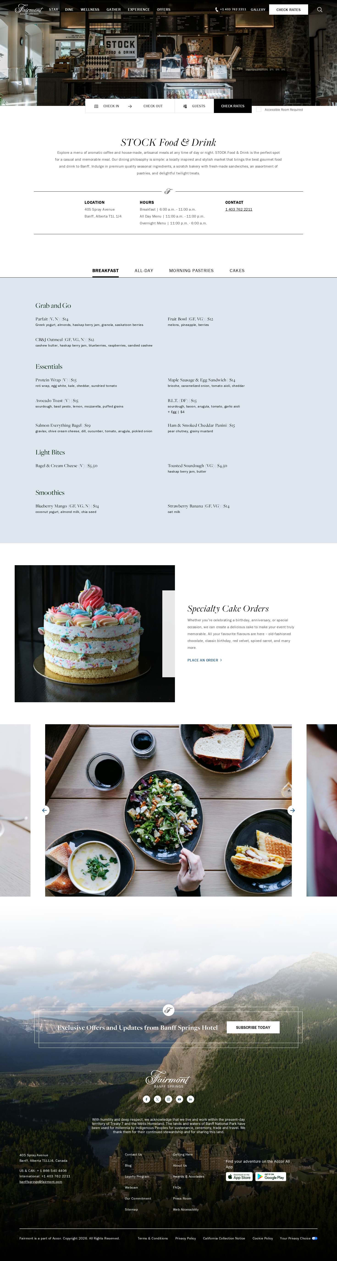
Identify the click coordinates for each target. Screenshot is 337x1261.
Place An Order (203, 660)
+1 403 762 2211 (56, 1176)
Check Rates (233, 106)
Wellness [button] (90, 9)
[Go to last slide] (44, 810)
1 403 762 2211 (238, 209)
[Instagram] (168, 1099)
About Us (180, 1165)
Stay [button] (53, 9)
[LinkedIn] (190, 1099)
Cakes (237, 270)
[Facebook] (146, 1099)
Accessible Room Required (284, 109)
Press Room (182, 1198)
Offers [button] (164, 9)
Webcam (131, 1187)
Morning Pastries (191, 270)
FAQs (177, 1187)
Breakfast (105, 270)
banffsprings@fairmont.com (40, 1181)
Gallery (258, 9)
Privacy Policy (185, 1238)
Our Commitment (138, 1198)
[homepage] (32, 9)
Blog (128, 1165)
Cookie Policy (263, 1238)
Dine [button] (69, 9)
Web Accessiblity (186, 1209)
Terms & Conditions (153, 1238)
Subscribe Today (253, 1027)
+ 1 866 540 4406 (52, 1170)
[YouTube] (179, 1099)
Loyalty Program (137, 1176)
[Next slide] (292, 810)
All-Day (144, 270)
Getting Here (183, 1154)
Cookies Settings (299, 1238)
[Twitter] (157, 1099)
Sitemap (131, 1209)
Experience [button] (139, 9)
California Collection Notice (224, 1238)
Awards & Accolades (188, 1176)
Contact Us (133, 1154)
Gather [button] (114, 9)
